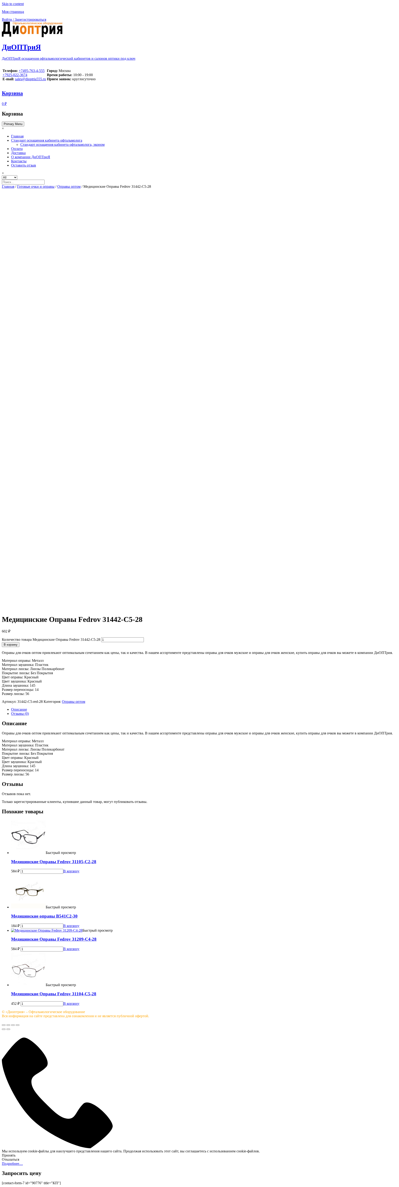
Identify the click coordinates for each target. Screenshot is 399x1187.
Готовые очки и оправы (35, 186)
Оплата (17, 149)
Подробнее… (12, 1164)
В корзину (11, 644)
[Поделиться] (8, 1025)
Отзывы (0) (20, 714)
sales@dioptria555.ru (30, 79)
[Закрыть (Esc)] (4, 1025)
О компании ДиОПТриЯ (30, 157)
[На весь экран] (13, 1025)
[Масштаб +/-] (17, 1025)
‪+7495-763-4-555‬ (32, 71)
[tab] (204, 709)
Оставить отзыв (23, 165)
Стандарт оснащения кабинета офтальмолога (46, 140)
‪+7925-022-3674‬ (15, 75)
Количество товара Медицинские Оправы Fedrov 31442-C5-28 (51, 639)
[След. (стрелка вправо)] (8, 1029)
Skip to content (13, 4)
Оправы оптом (69, 186)
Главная (17, 136)
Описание (19, 709)
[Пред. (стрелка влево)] (4, 1029)
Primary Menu (13, 124)
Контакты (19, 161)
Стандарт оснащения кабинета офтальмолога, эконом (62, 144)
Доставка (18, 153)
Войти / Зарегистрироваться (24, 19)
